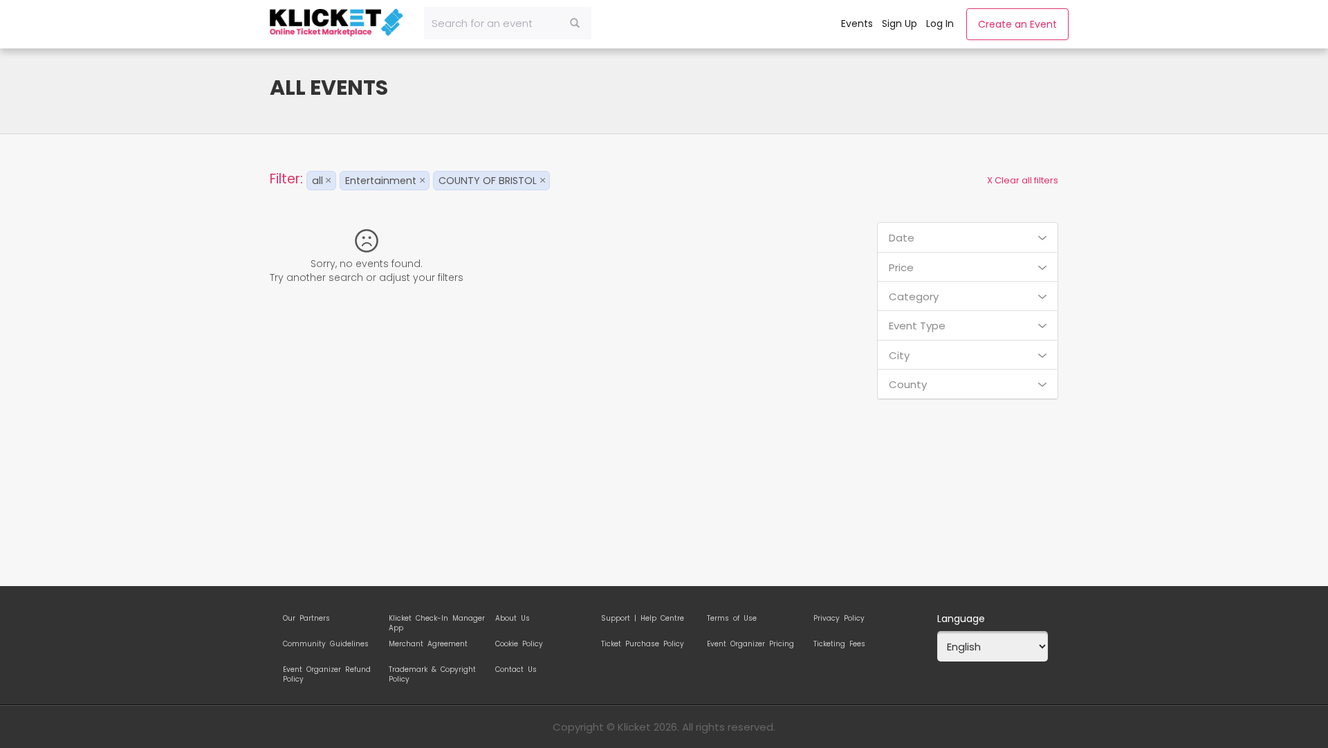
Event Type (917, 325)
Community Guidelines (326, 644)
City (899, 355)
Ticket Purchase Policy (642, 644)
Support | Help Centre (642, 618)
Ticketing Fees (839, 644)
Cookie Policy (519, 644)
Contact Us (516, 670)
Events (857, 23)
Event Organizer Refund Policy (327, 672)
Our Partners (306, 618)
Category (914, 296)
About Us (512, 618)
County (908, 384)
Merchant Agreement (428, 644)
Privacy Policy (839, 618)
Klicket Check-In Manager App (437, 621)
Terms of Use (732, 618)
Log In (940, 23)
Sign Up (899, 23)
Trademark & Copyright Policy (432, 672)
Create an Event (1017, 24)
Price (901, 267)
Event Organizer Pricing (750, 644)
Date (901, 237)
